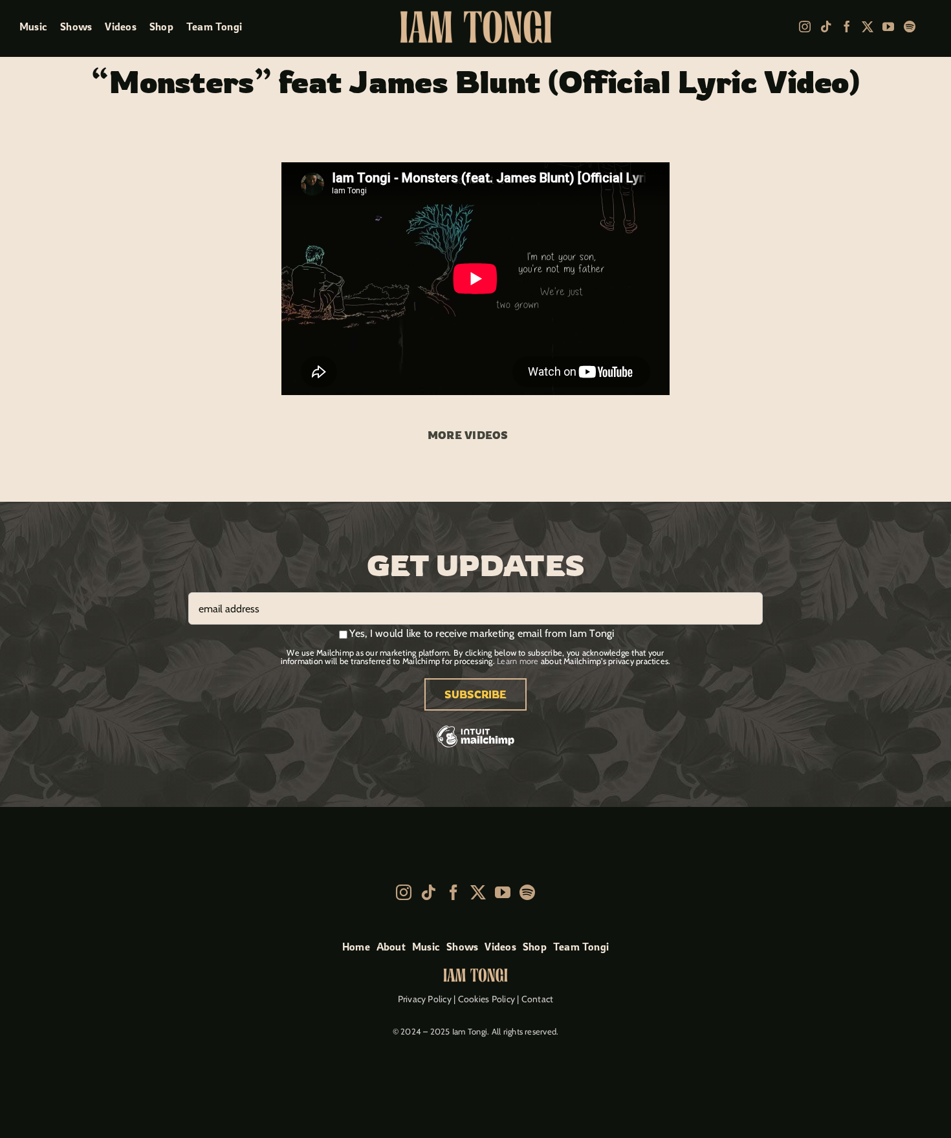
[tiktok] (826, 26)
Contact (537, 999)
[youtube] (888, 26)
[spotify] (909, 26)
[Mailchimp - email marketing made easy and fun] (475, 746)
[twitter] (867, 26)
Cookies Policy (486, 999)
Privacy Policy (425, 999)
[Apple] (929, 27)
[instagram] (805, 26)
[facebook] (847, 26)
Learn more (517, 661)
